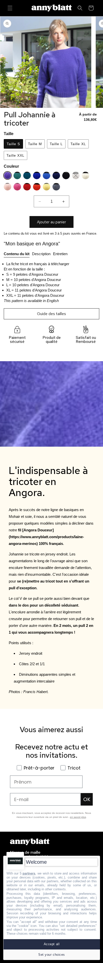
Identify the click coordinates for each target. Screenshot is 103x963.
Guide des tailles (51, 313)
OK (86, 799)
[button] (10, 8)
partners (28, 873)
